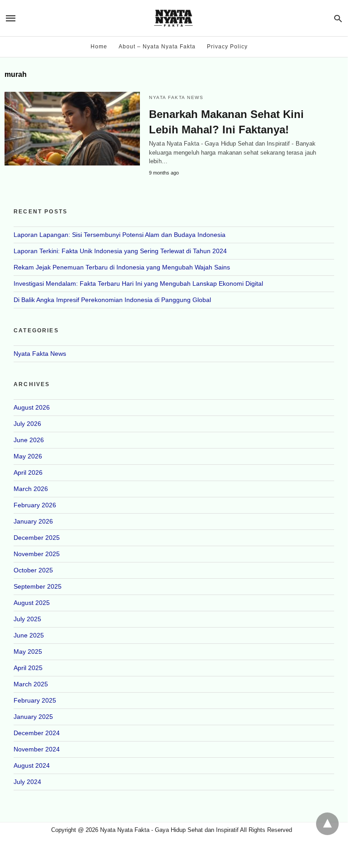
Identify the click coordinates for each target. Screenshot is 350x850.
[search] (338, 18)
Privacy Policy (227, 46)
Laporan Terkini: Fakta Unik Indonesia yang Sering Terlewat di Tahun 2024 (120, 251)
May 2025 (28, 651)
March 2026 (31, 488)
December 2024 (37, 733)
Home (99, 46)
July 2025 (27, 619)
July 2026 (27, 423)
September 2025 (38, 586)
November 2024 (37, 749)
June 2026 (29, 440)
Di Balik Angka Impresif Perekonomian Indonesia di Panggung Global (112, 299)
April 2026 (28, 472)
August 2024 (32, 765)
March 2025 (31, 684)
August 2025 (32, 602)
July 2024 (27, 781)
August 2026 (32, 407)
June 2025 (29, 635)
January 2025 (33, 716)
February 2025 (35, 700)
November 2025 (37, 553)
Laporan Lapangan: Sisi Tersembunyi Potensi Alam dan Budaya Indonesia (119, 234)
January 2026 (33, 521)
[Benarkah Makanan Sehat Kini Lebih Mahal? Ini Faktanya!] (72, 128)
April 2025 (28, 667)
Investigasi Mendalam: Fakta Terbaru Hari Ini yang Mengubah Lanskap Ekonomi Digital (138, 283)
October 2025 (33, 570)
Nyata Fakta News (176, 97)
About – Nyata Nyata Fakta (157, 46)
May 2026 (28, 456)
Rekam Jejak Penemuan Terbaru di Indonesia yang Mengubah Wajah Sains (122, 267)
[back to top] (327, 823)
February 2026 (35, 505)
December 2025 (37, 537)
